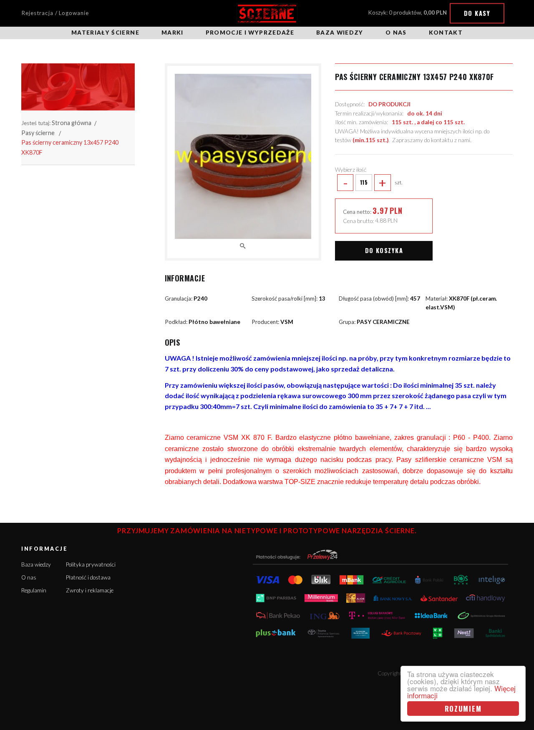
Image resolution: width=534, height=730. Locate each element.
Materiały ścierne (105, 32)
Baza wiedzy (339, 32)
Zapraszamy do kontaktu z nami (431, 140)
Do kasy (477, 13)
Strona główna (71, 122)
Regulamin (33, 590)
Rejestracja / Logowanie (55, 13)
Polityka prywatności (91, 564)
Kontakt (446, 32)
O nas (396, 32)
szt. (372, 183)
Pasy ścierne (38, 132)
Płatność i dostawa (88, 577)
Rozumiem (463, 708)
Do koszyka (384, 250)
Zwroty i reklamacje (89, 590)
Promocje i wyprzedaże (250, 32)
